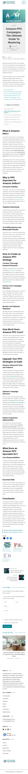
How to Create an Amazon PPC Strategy (12, 93)
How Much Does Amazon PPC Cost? (12, 95)
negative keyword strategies (17, 402)
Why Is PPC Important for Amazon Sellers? (13, 91)
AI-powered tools (14, 376)
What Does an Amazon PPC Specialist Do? (13, 99)
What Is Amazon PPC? (9, 89)
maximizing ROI (7, 281)
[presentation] (4, 647)
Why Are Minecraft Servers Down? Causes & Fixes (17, 570)
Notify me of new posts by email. (11, 622)
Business (14, 25)
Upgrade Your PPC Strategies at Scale (12, 97)
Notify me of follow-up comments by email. (13, 619)
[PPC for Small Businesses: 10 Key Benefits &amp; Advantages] (7, 545)
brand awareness (17, 199)
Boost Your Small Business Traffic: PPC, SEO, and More (7, 560)
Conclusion (6, 124)
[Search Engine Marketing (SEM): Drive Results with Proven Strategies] (18, 545)
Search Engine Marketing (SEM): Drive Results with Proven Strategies (18, 550)
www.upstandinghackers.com (9, 721)
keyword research (11, 270)
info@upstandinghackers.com (9, 719)
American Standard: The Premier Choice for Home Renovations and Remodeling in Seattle (14, 654)
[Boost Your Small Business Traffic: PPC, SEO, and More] (7, 555)
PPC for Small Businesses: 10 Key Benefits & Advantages (7, 550)
